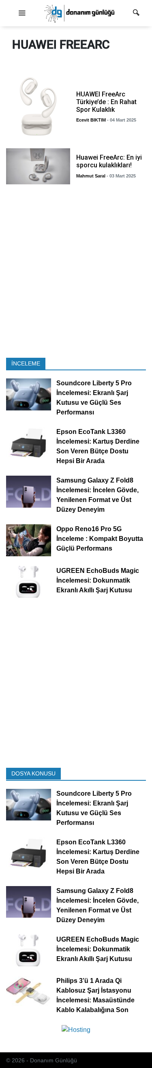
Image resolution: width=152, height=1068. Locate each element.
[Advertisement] (76, 273)
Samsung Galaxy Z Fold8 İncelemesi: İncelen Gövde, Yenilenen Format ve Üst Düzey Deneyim (97, 495)
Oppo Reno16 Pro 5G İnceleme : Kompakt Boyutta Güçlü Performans (99, 538)
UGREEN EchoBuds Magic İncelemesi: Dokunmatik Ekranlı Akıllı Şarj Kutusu (97, 580)
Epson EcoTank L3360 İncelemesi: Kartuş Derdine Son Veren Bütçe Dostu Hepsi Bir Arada (97, 446)
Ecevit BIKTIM (91, 119)
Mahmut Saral (90, 175)
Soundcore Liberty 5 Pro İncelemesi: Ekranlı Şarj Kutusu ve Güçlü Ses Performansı (94, 398)
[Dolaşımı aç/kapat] (22, 13)
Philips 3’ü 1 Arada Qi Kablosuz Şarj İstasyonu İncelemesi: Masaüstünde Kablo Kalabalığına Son (95, 995)
